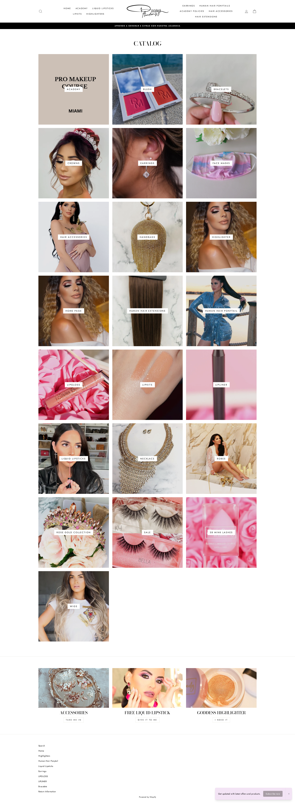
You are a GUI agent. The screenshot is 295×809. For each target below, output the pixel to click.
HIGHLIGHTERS (95, 13)
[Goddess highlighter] (221, 688)
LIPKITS (77, 13)
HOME (67, 8)
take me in (73, 719)
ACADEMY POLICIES (192, 11)
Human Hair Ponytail (48, 760)
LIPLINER (42, 781)
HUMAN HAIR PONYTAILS (214, 5)
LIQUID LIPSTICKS (103, 8)
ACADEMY (82, 8)
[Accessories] (73, 688)
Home (41, 750)
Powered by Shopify (147, 797)
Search (41, 745)
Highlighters (44, 755)
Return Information (47, 791)
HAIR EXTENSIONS (206, 16)
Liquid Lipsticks (45, 766)
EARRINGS (189, 5)
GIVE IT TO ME (147, 719)
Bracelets (42, 786)
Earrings (42, 771)
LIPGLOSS (43, 776)
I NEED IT (221, 719)
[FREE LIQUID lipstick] (147, 688)
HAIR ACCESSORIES (221, 11)
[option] (147, 26)
